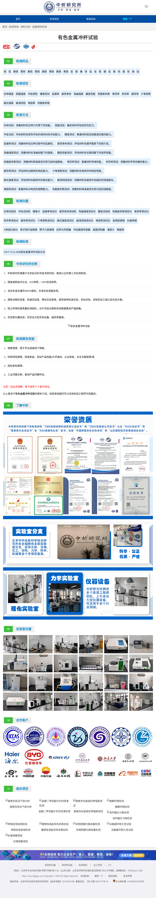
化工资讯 (98, 865)
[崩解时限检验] (115, 801)
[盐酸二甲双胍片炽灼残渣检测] (54, 805)
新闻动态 (91, 19)
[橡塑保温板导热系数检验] (53, 824)
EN (109, 865)
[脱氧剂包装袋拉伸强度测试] (88, 805)
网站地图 (112, 876)
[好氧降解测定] (14, 835)
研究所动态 (67, 865)
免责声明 (127, 876)
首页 (18, 19)
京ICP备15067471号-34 (97, 881)
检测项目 (54, 19)
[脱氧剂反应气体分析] (18, 801)
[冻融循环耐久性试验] (119, 824)
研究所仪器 (50, 865)
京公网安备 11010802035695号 (129, 881)
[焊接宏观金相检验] (16, 824)
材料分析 (25, 27)
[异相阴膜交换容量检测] (86, 824)
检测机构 (85, 876)
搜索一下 (127, 19)
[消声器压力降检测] (118, 812)
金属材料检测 (39, 27)
